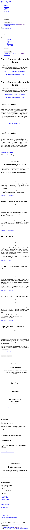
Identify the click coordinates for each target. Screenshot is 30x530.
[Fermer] (1, 37)
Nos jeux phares (5, 499)
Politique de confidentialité (16, 524)
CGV (7, 524)
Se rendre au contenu (6, 1)
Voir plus (3, 195)
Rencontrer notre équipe (14, 123)
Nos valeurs (4, 496)
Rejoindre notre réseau (20, 71)
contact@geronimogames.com (9, 517)
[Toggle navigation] (4, 34)
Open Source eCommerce (21, 528)
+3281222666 (5, 515)
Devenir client (4, 507)
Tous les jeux (10, 195)
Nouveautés (4, 506)
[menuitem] (6, 5)
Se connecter (7, 25)
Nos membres (4, 497)
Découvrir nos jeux (9, 71)
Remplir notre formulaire (15, 408)
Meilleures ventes (5, 504)
